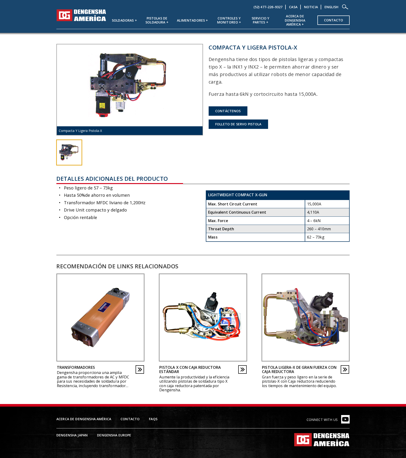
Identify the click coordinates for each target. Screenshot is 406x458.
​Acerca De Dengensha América (295, 20)
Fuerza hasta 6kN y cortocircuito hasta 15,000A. (263, 94)
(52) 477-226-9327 (268, 7)
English (331, 7)
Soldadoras (123, 20)
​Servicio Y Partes (260, 20)
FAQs (153, 419)
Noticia (311, 7)
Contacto (333, 20)
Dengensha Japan (72, 435)
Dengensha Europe (114, 435)
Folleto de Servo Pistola (238, 124)
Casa (293, 7)
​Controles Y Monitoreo (229, 20)
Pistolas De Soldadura (156, 20)
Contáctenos (228, 111)
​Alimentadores (191, 20)
